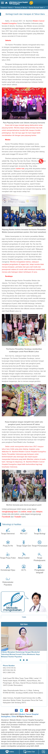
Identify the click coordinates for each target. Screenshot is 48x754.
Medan (7, 140)
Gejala (24, 617)
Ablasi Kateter (24, 558)
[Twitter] (21, 710)
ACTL (23, 570)
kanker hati (20, 168)
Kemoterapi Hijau (8, 570)
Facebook (6, 517)
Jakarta (8, 40)
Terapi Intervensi (8, 534)
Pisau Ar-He (8, 546)
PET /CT (23, 534)
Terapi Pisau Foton (8, 558)
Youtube (17, 517)
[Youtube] (26, 710)
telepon (39, 512)
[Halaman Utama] (24, 3)
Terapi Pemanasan (39, 546)
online (23, 512)
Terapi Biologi (39, 534)
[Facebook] (16, 710)
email (29, 512)
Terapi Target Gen (23, 546)
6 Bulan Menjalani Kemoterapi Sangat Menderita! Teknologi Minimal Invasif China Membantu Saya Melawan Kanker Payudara (20, 654)
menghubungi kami (10, 512)
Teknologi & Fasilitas (11, 524)
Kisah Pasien (24, 624)
